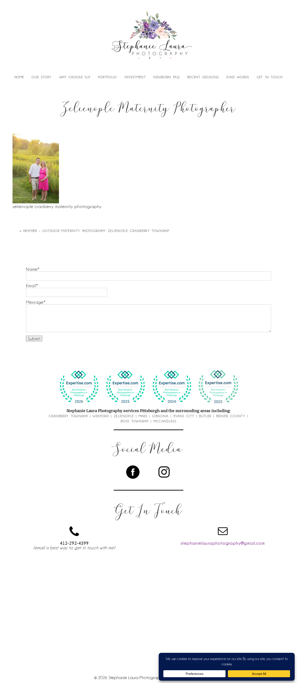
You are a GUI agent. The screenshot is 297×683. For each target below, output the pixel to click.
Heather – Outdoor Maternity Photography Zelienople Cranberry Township (96, 230)
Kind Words (237, 77)
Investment (135, 77)
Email (31, 285)
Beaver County (230, 416)
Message (35, 302)
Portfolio (107, 77)
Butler (205, 416)
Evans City (184, 416)
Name (32, 269)
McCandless (165, 421)
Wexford (101, 416)
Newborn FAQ (166, 77)
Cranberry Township (68, 416)
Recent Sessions (203, 77)
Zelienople (124, 416)
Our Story (42, 77)
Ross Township (135, 421)
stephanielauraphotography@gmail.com (223, 543)
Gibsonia (160, 416)
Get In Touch (269, 77)
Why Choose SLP (74, 77)
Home (19, 77)
